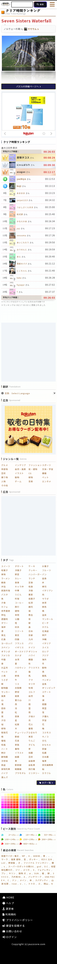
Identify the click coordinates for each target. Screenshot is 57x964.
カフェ (4, 606)
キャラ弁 (19, 586)
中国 (3, 659)
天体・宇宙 (47, 469)
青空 (44, 708)
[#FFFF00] (17, 795)
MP (23, 855)
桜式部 (20, 214)
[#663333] (14, 820)
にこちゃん (22, 270)
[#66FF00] (17, 810)
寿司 (44, 586)
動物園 (4, 687)
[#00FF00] (53, 810)
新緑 (17, 736)
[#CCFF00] (35, 795)
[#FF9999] (8, 800)
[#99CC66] (47, 797)
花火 (30, 724)
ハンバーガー (35, 574)
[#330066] (29, 822)
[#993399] (44, 805)
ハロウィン (20, 667)
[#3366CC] (23, 817)
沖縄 (44, 639)
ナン (14, 880)
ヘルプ (9, 903)
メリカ (26, 869)
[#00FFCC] (42, 810)
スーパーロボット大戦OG (21, 866)
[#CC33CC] (23, 805)
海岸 (3, 627)
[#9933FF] (39, 805)
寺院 (17, 614)
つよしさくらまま (25, 207)
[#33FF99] (26, 810)
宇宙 (44, 720)
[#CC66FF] (20, 802)
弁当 (3, 586)
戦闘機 (18, 769)
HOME (10, 897)
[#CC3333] (32, 805)
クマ (30, 679)
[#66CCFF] (2, 812)
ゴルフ (31, 691)
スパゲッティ (41, 880)
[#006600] (53, 817)
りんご (31, 740)
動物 (17, 477)
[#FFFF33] (14, 795)
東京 (17, 635)
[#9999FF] (39, 800)
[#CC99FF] (20, 800)
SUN (36, 873)
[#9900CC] (42, 807)
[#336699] (26, 817)
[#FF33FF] (2, 805)
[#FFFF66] (11, 795)
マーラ (4, 859)
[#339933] (32, 815)
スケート (46, 691)
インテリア (20, 465)
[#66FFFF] (2, 810)
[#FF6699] (8, 802)
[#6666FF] (2, 817)
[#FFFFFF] (2, 795)
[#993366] (47, 805)
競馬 (44, 675)
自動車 (31, 760)
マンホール (47, 619)
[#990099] (44, 807)
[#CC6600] (35, 802)
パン (44, 574)
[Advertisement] (28, 352)
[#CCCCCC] (23, 797)
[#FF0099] (8, 807)
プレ (3, 873)
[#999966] (47, 800)
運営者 (9, 909)
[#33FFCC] (23, 810)
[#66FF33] (14, 810)
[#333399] (26, 820)
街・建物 (32, 469)
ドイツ (31, 647)
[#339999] (26, 815)
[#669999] (8, 815)
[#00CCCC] (42, 812)
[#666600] (17, 817)
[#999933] (50, 800)
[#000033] (50, 822)
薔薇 (30, 728)
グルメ (4, 465)
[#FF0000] (17, 807)
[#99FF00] (53, 795)
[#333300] (35, 820)
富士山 (18, 700)
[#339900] (35, 815)
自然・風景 (20, 469)
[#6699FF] (2, 815)
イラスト (19, 473)
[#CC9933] (32, 800)
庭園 (44, 704)
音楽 (30, 481)
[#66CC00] (17, 812)
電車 (44, 760)
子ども (31, 744)
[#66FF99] (8, 810)
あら (19, 256)
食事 (17, 582)
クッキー (32, 570)
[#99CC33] (50, 797)
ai (30, 873)
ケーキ (31, 566)
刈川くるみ (46, 859)
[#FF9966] (11, 800)
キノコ (45, 736)
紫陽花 (4, 732)
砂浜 (17, 627)
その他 (4, 485)
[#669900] (17, 815)
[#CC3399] (26, 805)
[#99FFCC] (42, 795)
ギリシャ (32, 651)
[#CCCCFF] (20, 797)
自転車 (31, 764)
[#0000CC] (42, 822)
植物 (30, 477)
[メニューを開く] (52, 4)
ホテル (45, 627)
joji (18, 228)
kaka (19, 277)
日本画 (45, 756)
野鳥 (17, 675)
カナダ (18, 655)
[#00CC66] (47, 812)
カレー (18, 578)
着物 (17, 748)
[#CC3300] (35, 805)
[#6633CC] (5, 820)
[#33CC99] (26, 812)
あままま (21, 193)
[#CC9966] (29, 800)
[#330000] (35, 822)
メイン (23, 880)
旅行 (17, 606)
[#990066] (47, 807)
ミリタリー (34, 773)
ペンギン (46, 679)
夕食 (3, 602)
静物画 (4, 756)
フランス (19, 643)
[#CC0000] (35, 807)
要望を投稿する (15, 925)
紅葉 (17, 724)
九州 (30, 639)
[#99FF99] (44, 795)
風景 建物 (16, 859)
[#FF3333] (14, 805)
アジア (45, 655)
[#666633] (14, 817)
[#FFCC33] (14, 797)
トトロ (31, 883)
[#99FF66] (47, 795)
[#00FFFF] (39, 810)
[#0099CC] (42, 815)
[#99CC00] (53, 797)
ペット (45, 477)
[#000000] (53, 822)
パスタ (4, 594)
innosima (21, 235)
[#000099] (44, 822)
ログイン (11, 937)
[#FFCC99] (8, 797)
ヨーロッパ (6, 643)
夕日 (3, 720)
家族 (17, 744)
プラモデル (20, 773)
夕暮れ (45, 716)
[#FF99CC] (5, 800)
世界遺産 (5, 610)
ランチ (31, 578)
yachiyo (21, 178)
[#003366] (47, 820)
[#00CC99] (44, 812)
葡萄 (3, 740)
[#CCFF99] (26, 795)
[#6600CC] (5, 822)
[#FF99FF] (2, 800)
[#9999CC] (42, 800)
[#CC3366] (29, 805)
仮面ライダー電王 (10, 855)
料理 (17, 598)
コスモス (46, 732)
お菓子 (45, 566)
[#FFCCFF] (2, 797)
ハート (4, 748)
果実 (30, 736)
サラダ (45, 598)
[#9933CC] (42, 805)
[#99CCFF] (39, 797)
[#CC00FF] (20, 807)
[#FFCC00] (17, 797)
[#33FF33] (32, 810)
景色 (44, 606)
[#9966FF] (39, 802)
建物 (17, 610)
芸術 (3, 473)
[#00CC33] (50, 812)
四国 (17, 639)
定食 (30, 582)
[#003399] (44, 820)
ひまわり (32, 732)
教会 (30, 614)
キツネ (31, 683)
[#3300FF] (20, 822)
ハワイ (31, 655)
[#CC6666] (29, 802)
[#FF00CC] (5, 807)
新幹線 (18, 764)
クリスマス (34, 667)
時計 (3, 752)
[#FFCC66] (11, 797)
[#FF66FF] (2, 802)
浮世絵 (4, 760)
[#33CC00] (35, 812)
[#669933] (14, 815)
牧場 (30, 687)
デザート (19, 566)
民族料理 (5, 590)
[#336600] (35, 817)
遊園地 (4, 619)
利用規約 (10, 914)
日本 (30, 631)
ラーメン (5, 578)
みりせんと (22, 249)
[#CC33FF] (20, 805)
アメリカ (5, 655)
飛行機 (31, 769)
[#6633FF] (2, 820)
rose (14, 883)
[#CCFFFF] (20, 795)
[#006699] (44, 817)
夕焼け (31, 716)
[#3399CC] (23, 815)
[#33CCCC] (23, 812)
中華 (17, 590)
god (39, 866)
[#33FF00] (35, 810)
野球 (17, 691)
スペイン (5, 647)
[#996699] (44, 802)
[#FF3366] (11, 805)
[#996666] (47, 802)
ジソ (18, 869)
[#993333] (50, 805)
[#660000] (17, 822)
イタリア (46, 643)
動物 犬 (22, 873)
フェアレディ (44, 869)
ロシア (45, 651)
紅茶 (30, 602)
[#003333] (50, 820)
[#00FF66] (47, 810)
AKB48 (36, 855)
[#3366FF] (20, 817)
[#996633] (50, 802)
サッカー (5, 691)
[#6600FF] (2, 822)
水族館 (18, 687)
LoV (3, 862)
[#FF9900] (17, 800)
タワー (4, 622)
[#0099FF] (39, 815)
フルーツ (46, 570)
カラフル (46, 773)
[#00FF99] (44, 810)
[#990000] (53, 807)
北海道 (45, 631)
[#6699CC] (5, 815)
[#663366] (11, 820)
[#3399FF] (20, 815)
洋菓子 (18, 570)
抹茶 (44, 602)
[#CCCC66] (29, 797)
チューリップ (21, 732)
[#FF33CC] (5, 805)
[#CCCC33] (32, 797)
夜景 (17, 716)
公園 (17, 619)
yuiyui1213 (22, 200)
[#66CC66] (11, 812)
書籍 (44, 473)
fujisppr (21, 284)
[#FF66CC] (5, 802)
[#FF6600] (17, 802)
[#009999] (44, 815)
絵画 (30, 752)
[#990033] (50, 807)
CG (30, 473)
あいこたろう (23, 242)
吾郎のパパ (22, 263)
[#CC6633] (32, 802)
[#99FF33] (50, 795)
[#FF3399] (8, 805)
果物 (3, 574)
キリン (12, 873)
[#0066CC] (42, 817)
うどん (18, 594)
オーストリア (21, 651)
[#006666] (47, 817)
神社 (3, 614)
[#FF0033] (14, 807)
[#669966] (11, 815)
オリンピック (48, 687)
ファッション (35, 465)
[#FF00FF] (2, 807)
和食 (30, 586)
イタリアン (47, 590)
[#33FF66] (29, 810)
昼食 (44, 578)
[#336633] (32, 817)
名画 (44, 752)
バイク (4, 773)
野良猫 (11, 862)
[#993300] (53, 805)
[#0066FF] (39, 817)
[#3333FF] (20, 820)
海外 (44, 659)
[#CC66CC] (23, 802)
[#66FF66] (11, 810)
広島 (3, 639)
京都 (30, 635)
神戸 (44, 635)
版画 (17, 756)
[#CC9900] (35, 800)
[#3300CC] (23, 822)
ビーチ (45, 622)
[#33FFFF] (20, 810)
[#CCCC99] (26, 797)
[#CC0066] (29, 807)
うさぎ (4, 679)
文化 (44, 740)
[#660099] (8, 822)
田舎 (3, 708)
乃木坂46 (16, 876)
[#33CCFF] (20, 812)
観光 (30, 606)
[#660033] (14, 822)
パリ (30, 643)
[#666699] (8, 817)
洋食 (30, 590)
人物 (3, 481)
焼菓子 (31, 598)
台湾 (17, 659)
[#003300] (53, 820)
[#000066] (47, 822)
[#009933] (50, 815)
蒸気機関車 (47, 764)
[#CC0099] (26, 807)
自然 (30, 696)
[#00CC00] (53, 812)
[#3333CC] (23, 820)
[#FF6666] (11, 802)
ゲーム (18, 481)
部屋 (44, 748)
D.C (46, 866)
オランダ (5, 651)
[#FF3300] (17, 805)
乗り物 (4, 477)
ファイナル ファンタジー (36, 862)
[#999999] (44, 800)
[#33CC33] (32, 812)
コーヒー (19, 602)
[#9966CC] (42, 802)
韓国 (30, 659)
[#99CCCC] (42, 797)
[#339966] (29, 815)
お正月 (4, 667)
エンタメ (46, 481)
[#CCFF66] (29, 795)
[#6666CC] (5, 817)
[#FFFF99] (8, 795)
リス (17, 683)
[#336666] (29, 817)
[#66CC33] (14, 812)
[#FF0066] (11, 807)
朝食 (3, 582)
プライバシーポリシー (19, 920)
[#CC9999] (26, 800)
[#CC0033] (32, 807)
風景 (3, 696)
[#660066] (11, 822)
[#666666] (11, 817)
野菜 (17, 574)
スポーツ (46, 465)
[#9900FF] (39, 807)
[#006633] (50, 817)
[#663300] (17, 820)
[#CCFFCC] (23, 795)
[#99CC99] (44, 797)
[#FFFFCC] (5, 795)
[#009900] (53, 815)
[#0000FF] (39, 822)
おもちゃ (46, 744)
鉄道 (3, 764)
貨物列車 (5, 769)
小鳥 (3, 675)
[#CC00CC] (23, 807)
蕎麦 (30, 594)
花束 (17, 740)
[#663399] (8, 820)
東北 (3, 635)
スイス (45, 647)
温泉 (44, 614)
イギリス (19, 647)
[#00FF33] (50, 810)
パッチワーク (35, 876)
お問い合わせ (13, 931)
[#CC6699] (26, 802)
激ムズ (4, 777)
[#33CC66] (29, 812)
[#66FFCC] (5, 810)
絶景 (17, 696)
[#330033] (32, 822)
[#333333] (32, 820)
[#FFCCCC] (5, 797)
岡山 (46, 883)
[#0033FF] (39, 820)
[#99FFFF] (39, 795)
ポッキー (33, 859)
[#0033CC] (42, 820)
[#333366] (29, 820)
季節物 (4, 469)
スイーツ (5, 566)
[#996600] (53, 802)
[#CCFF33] (32, 795)
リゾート (19, 631)
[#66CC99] (8, 812)
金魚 (44, 683)
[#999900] (53, 800)
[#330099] (26, 822)
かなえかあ (22, 221)
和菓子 (4, 570)
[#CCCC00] (35, 797)
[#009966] (47, 815)
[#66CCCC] (5, 812)
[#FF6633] (14, 802)
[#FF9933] (14, 800)
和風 (3, 744)
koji (19, 186)
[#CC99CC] (23, 800)
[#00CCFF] (39, 812)
